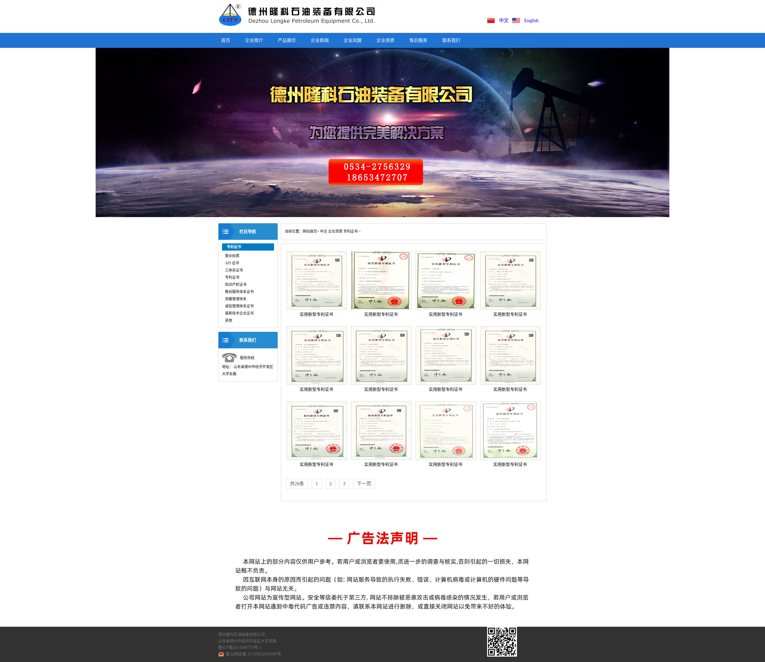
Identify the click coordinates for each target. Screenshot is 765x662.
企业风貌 (353, 40)
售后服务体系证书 (239, 292)
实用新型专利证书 (316, 314)
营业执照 (232, 256)
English (531, 20)
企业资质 (385, 40)
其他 (228, 320)
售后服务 (418, 40)
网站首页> (311, 231)
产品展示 (287, 40)
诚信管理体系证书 (239, 306)
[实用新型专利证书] (317, 308)
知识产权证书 (236, 285)
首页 (225, 40)
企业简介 (254, 40)
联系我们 (451, 40)
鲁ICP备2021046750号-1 (240, 647)
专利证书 (232, 277)
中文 (505, 20)
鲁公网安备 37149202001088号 (253, 654)
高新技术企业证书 (239, 313)
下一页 (364, 483)
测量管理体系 (236, 299)
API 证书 (232, 263)
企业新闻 (320, 40)
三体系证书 (234, 270)
